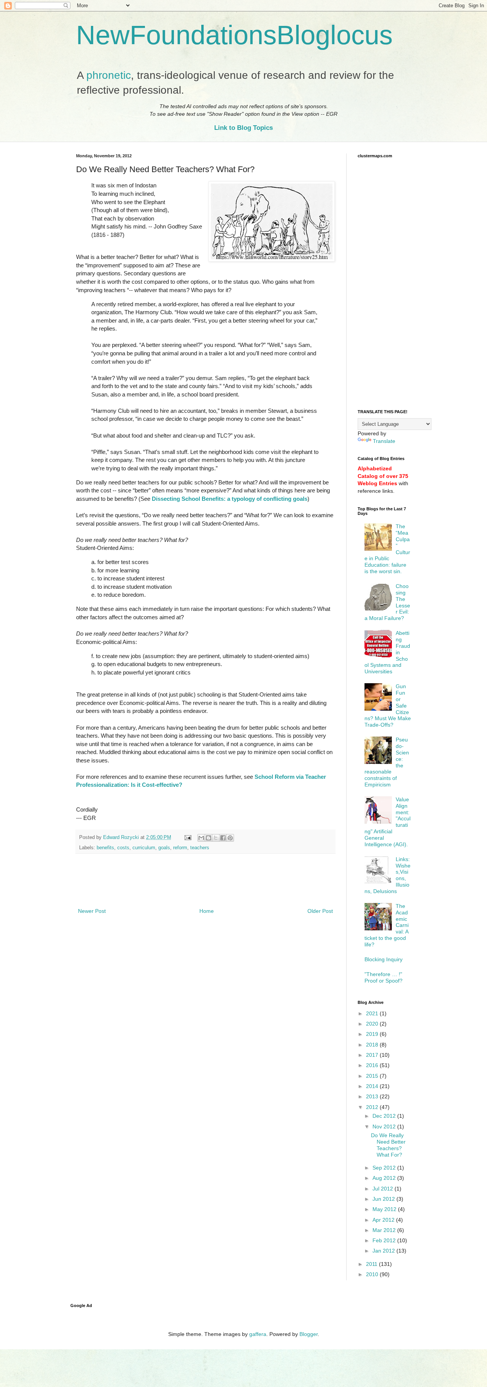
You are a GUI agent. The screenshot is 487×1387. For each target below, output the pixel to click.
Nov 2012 (384, 1126)
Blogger (308, 1334)
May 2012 (385, 1209)
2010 (373, 1274)
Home (206, 911)
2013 (373, 1096)
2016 (373, 1065)
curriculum (143, 847)
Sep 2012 (384, 1168)
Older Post (320, 911)
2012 (373, 1107)
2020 (373, 1024)
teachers (199, 847)
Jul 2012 (383, 1189)
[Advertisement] (205, 885)
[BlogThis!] (208, 838)
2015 (373, 1076)
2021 (373, 1013)
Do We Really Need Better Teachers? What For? (388, 1144)
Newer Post (92, 911)
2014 (373, 1086)
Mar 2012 (384, 1230)
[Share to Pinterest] (230, 838)
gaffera (257, 1334)
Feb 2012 (384, 1240)
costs (123, 847)
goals (164, 847)
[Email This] (201, 838)
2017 (373, 1055)
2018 (373, 1045)
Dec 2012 (384, 1116)
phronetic (108, 75)
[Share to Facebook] (223, 838)
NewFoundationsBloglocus (234, 35)
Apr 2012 (384, 1220)
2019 (373, 1034)
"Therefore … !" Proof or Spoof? (383, 977)
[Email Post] (187, 837)
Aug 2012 (384, 1178)
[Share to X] (216, 838)
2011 (372, 1264)
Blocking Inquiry (383, 959)
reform (180, 847)
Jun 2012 (384, 1199)
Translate (384, 441)
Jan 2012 (384, 1251)
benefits (105, 847)
